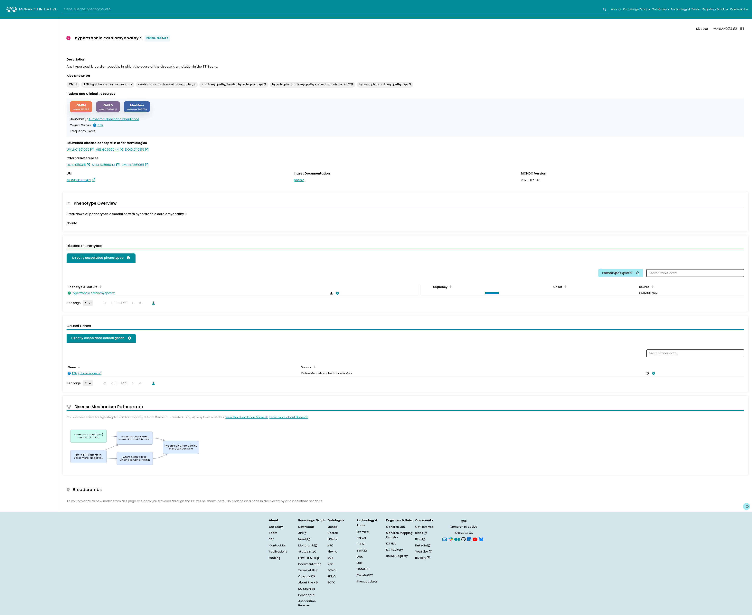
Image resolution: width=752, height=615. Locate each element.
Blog (418, 539)
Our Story (276, 527)
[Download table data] (153, 303)
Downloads (306, 527)
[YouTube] (475, 539)
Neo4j (302, 539)
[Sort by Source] (652, 287)
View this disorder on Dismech (246, 417)
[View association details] (337, 293)
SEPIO (331, 576)
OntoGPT (363, 569)
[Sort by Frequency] (449, 287)
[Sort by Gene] (78, 367)
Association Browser (307, 603)
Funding (274, 558)
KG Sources (306, 589)
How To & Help (308, 558)
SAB (271, 539)
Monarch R (306, 545)
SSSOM (362, 551)
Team (273, 533)
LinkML (361, 544)
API (301, 533)
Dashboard (306, 595)
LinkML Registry (397, 556)
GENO (331, 570)
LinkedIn (421, 545)
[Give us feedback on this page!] (746, 506)
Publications (278, 552)
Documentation (309, 564)
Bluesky (421, 558)
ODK (360, 563)
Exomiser (363, 532)
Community (739, 9)
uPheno (332, 539)
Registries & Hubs (715, 9)
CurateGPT (365, 575)
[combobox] (335, 9)
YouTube (422, 552)
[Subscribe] (444, 539)
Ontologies (660, 9)
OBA (330, 558)
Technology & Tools (686, 9)
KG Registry (394, 550)
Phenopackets (367, 581)
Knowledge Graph (636, 9)
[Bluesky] (481, 539)
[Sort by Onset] (564, 287)
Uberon (332, 533)
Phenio (332, 552)
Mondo (332, 527)
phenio (299, 180)
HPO (330, 545)
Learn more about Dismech (288, 417)
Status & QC (307, 552)
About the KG (308, 582)
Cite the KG (306, 576)
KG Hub (391, 543)
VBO (330, 564)
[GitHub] (463, 539)
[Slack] (450, 539)
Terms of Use (307, 570)
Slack (419, 533)
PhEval (361, 538)
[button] (491, 293)
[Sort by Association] (314, 367)
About (616, 9)
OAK (360, 557)
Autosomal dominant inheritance (114, 119)
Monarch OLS (395, 527)
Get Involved (424, 527)
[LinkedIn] (469, 539)
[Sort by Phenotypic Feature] (100, 287)
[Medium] (457, 539)
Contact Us (277, 545)
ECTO (331, 582)
